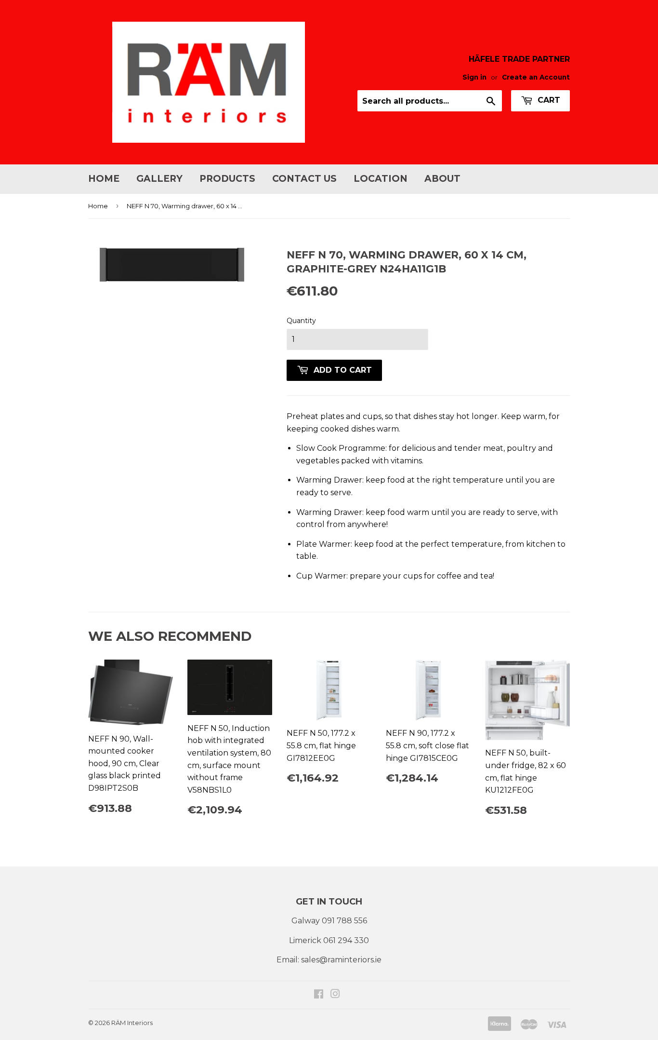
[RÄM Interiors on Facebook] (319, 994)
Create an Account (536, 77)
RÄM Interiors (132, 1022)
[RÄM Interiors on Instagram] (335, 994)
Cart (547, 100)
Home (103, 178)
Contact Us (304, 178)
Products (227, 178)
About (442, 178)
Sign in (474, 77)
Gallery (159, 178)
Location (381, 178)
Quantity (301, 320)
